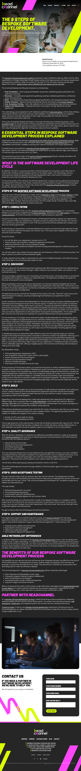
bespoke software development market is (19, 78)
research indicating (53, 518)
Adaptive (69, 195)
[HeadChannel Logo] (40, 732)
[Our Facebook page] (34, 759)
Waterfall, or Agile (48, 195)
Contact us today (8, 607)
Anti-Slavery (46, 754)
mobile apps (15, 603)
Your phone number (53, 686)
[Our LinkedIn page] (40, 759)
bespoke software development (56, 142)
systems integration (39, 213)
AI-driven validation (66, 102)
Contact (74, 5)
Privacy (33, 754)
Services (56, 5)
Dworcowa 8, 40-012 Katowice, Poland (41, 750)
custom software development (41, 156)
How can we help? (53, 700)
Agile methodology (39, 401)
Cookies (39, 754)
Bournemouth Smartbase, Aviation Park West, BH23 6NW (41, 743)
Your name (50, 679)
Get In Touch (51, 711)
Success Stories (42, 739)
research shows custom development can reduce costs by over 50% (40, 84)
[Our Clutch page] (45, 759)
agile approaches (56, 112)
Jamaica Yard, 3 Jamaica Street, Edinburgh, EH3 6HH (41, 747)
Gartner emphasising (12, 437)
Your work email (52, 693)
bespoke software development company (47, 211)
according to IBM (8, 124)
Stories (64, 5)
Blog (68, 5)
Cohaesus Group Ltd (48, 763)
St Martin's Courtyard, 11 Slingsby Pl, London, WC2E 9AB (41, 745)
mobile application (8, 215)
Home (44, 5)
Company (50, 5)
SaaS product (64, 213)
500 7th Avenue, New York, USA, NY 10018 (41, 748)
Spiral (64, 195)
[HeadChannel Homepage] (9, 5)
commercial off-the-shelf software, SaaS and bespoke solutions (51, 140)
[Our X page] (37, 759)
